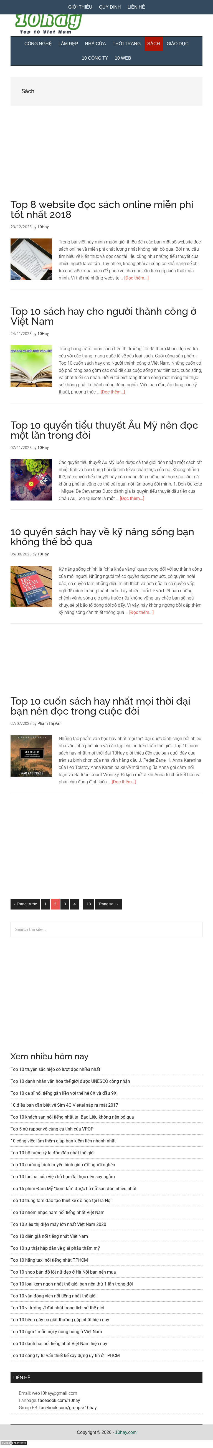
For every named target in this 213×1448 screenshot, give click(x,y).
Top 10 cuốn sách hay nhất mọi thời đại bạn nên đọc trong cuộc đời (100, 706)
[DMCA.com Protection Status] (14, 1444)
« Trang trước (25, 905)
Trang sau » (108, 905)
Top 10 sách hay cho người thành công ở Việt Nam (104, 316)
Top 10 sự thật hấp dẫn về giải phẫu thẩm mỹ (55, 1248)
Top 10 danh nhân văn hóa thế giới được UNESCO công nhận (70, 1081)
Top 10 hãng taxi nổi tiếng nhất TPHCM (49, 1260)
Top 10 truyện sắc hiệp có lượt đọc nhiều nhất (55, 1069)
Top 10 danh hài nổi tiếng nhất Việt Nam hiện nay (59, 1343)
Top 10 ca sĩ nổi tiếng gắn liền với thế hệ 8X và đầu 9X (63, 1093)
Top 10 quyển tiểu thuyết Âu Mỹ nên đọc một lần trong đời (104, 430)
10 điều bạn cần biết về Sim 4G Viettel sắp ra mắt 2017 (64, 1105)
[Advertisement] (106, 158)
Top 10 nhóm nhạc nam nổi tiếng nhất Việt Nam (58, 1212)
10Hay (106, 23)
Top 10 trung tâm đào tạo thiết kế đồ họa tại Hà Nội (61, 1200)
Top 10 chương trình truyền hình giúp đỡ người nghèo (63, 1164)
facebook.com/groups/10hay (68, 1407)
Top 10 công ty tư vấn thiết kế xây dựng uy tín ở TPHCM (65, 1355)
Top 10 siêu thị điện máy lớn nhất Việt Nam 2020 (58, 1224)
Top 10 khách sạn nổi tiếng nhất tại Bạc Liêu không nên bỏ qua (72, 1117)
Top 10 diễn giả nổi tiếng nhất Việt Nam (49, 1236)
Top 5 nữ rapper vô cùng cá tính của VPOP (52, 1129)
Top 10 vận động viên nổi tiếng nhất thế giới (54, 1296)
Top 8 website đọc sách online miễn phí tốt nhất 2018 (102, 209)
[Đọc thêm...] (136, 278)
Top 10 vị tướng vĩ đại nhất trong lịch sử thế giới (57, 1307)
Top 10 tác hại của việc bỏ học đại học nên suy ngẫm (63, 1176)
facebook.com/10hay (59, 1400)
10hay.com (125, 1432)
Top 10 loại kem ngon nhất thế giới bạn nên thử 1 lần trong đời (72, 1284)
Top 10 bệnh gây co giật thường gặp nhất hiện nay (60, 1319)
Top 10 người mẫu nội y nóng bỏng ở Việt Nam (56, 1331)
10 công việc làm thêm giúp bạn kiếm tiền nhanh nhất (63, 1141)
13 (90, 903)
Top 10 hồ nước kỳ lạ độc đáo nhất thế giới (53, 1152)
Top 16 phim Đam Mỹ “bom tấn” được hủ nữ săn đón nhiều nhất (73, 1188)
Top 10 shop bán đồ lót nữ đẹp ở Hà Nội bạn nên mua (63, 1272)
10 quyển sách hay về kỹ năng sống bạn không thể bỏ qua (102, 536)
